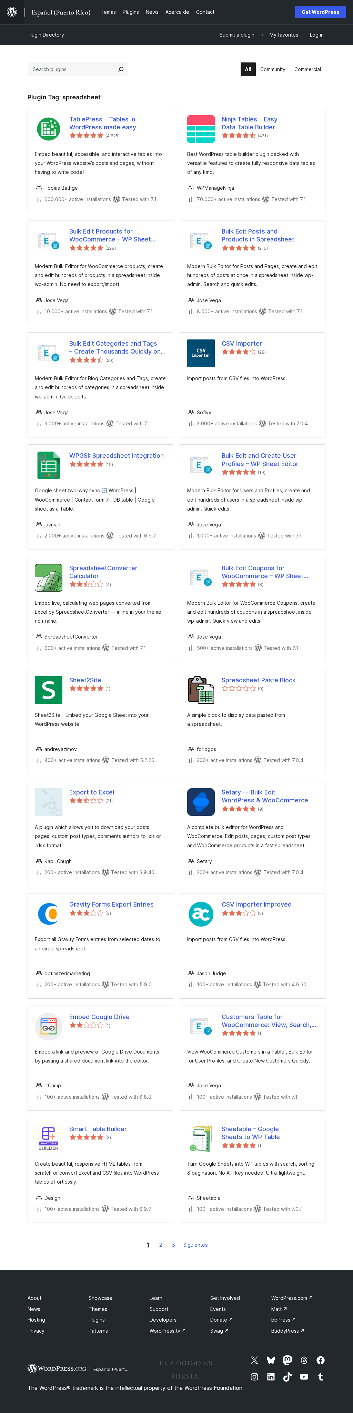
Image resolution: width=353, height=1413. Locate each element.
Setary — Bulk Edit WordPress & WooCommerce (265, 796)
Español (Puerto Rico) (116, 1369)
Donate (221, 1320)
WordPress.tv (168, 1331)
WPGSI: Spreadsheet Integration (116, 455)
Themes (98, 1309)
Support (159, 1309)
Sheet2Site (85, 680)
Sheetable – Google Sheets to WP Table (251, 1132)
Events (218, 1309)
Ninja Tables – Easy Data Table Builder (250, 123)
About (34, 1298)
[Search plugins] (121, 69)
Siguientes (195, 1245)
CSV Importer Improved (257, 904)
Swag (219, 1331)
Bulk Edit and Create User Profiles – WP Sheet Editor (260, 459)
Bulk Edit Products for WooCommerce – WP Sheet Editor (110, 236)
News (34, 1309)
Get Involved (225, 1298)
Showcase (100, 1298)
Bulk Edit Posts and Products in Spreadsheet (258, 235)
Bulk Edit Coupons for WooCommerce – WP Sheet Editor (262, 572)
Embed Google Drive (99, 1016)
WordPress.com (292, 1298)
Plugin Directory (46, 35)
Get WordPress (321, 12)
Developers (163, 1320)
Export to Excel (91, 792)
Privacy (36, 1331)
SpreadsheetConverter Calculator (103, 572)
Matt (279, 1309)
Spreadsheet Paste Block (259, 680)
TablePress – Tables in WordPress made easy (102, 123)
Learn (156, 1298)
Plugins (97, 1320)
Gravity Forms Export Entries (111, 904)
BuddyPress (288, 1331)
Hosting (36, 1320)
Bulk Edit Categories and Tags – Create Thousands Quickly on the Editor (115, 348)
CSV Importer (242, 343)
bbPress (283, 1320)
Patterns (98, 1331)
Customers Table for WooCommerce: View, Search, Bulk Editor (266, 1021)
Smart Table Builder (98, 1129)
